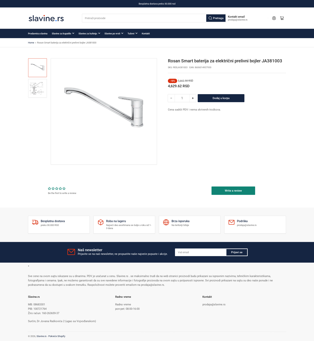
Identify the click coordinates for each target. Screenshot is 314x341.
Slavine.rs (42, 336)
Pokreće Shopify (56, 336)
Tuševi (131, 33)
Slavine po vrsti (112, 33)
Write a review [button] (233, 190)
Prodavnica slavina (37, 33)
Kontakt (146, 33)
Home (31, 42)
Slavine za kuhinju (87, 33)
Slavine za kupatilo (61, 33)
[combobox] (154, 18)
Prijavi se (236, 252)
